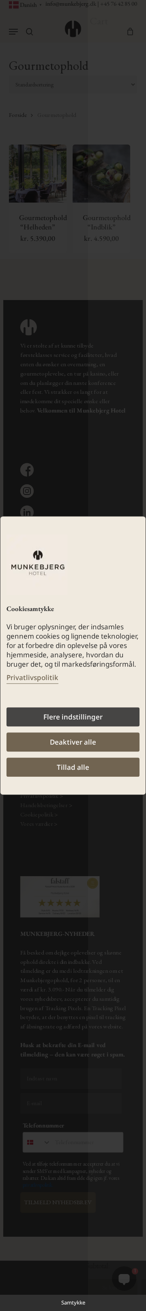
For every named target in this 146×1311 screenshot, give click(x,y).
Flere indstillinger (73, 716)
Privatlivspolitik (32, 677)
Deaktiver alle (73, 742)
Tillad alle (73, 767)
